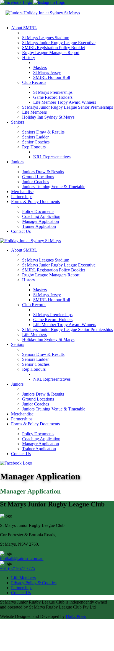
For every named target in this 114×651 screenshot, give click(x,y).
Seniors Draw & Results (43, 132)
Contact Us (21, 231)
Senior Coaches (36, 142)
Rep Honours (34, 147)
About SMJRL (24, 27)
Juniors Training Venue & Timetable (53, 186)
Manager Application (40, 221)
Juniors (17, 161)
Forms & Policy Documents (35, 201)
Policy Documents (38, 211)
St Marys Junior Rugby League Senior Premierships (67, 107)
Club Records (34, 82)
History (28, 57)
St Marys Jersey (47, 72)
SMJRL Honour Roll (51, 77)
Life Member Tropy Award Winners (64, 102)
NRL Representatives (52, 156)
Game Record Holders (52, 97)
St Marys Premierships (52, 92)
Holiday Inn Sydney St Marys (48, 117)
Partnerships (21, 196)
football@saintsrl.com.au (21, 558)
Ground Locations (38, 176)
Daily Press (76, 616)
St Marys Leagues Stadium (45, 37)
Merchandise (22, 191)
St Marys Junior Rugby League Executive (58, 42)
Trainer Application (39, 226)
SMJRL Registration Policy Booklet (53, 47)
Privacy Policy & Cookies (33, 582)
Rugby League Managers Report (50, 52)
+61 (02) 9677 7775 (17, 568)
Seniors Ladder (35, 137)
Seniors (17, 122)
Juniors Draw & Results (43, 171)
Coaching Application (41, 216)
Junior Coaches (35, 181)
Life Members (34, 112)
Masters (40, 67)
